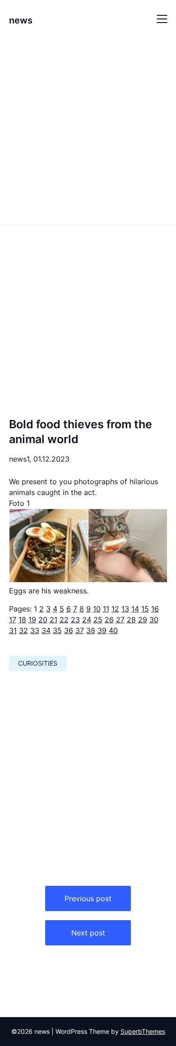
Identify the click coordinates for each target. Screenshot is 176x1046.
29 (142, 619)
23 (75, 619)
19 (32, 619)
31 (13, 630)
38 (90, 630)
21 (53, 619)
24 (86, 619)
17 (12, 619)
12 (115, 608)
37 (79, 630)
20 (42, 619)
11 (106, 608)
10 (97, 608)
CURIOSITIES (37, 663)
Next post (88, 932)
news (20, 20)
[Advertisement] (88, 130)
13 (125, 608)
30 (153, 619)
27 (120, 619)
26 (109, 619)
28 (131, 619)
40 (113, 630)
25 (97, 619)
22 (64, 619)
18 (22, 619)
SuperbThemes (142, 1031)
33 (34, 630)
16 (155, 608)
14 (135, 608)
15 (145, 608)
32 (23, 630)
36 (68, 630)
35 (57, 630)
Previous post (88, 898)
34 (46, 630)
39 (102, 630)
